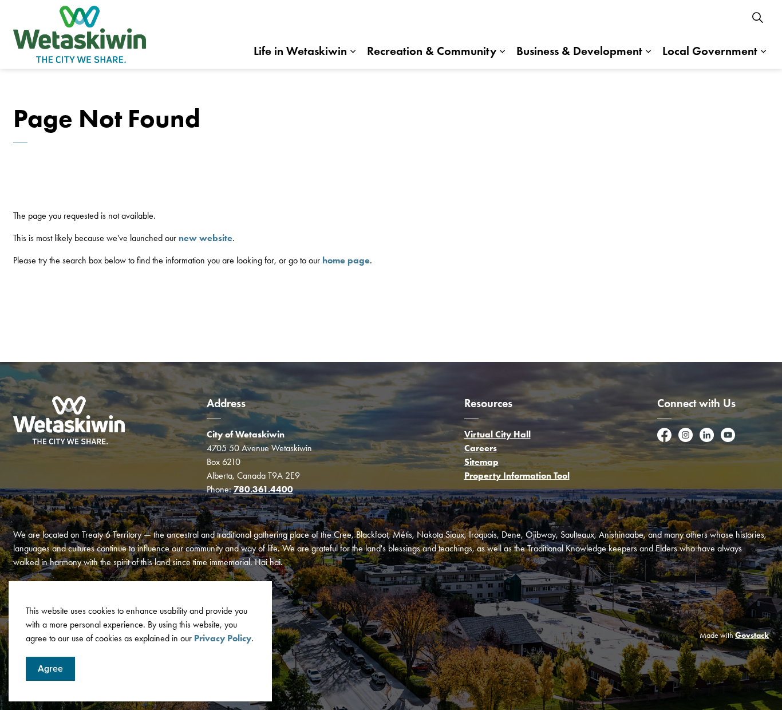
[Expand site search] (757, 17)
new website (205, 237)
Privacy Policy (222, 638)
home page (346, 260)
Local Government (709, 51)
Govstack (752, 635)
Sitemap (481, 461)
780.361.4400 (263, 489)
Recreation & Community (431, 51)
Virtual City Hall (497, 434)
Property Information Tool (517, 475)
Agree (50, 668)
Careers (480, 448)
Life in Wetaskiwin (300, 51)
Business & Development (579, 51)
